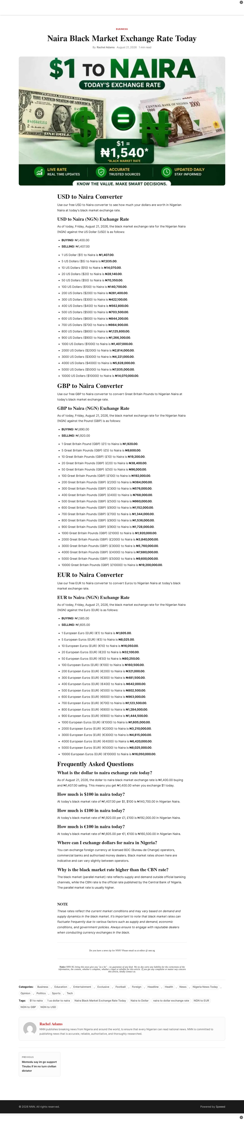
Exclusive (103, 986)
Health (169, 986)
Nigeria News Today (205, 986)
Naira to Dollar (140, 1000)
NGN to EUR (201, 1000)
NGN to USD (48, 1007)
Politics (41, 993)
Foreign (136, 986)
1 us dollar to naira (58, 1000)
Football (121, 986)
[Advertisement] (122, 7)
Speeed (220, 1106)
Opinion (25, 993)
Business (122, 29)
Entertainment (82, 986)
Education (60, 986)
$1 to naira (36, 1000)
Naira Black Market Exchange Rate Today (100, 1000)
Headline (153, 986)
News (182, 986)
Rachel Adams (106, 47)
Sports (56, 993)
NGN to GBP (28, 1007)
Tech (70, 993)
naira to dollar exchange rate (171, 1000)
